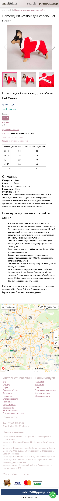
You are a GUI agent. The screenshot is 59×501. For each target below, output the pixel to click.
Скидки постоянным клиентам (15, 141)
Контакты (39, 384)
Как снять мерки (42, 393)
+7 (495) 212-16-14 (15, 423)
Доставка (6, 133)
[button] (4, 3)
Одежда (6, 384)
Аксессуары (8, 407)
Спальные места (10, 399)
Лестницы (7, 402)
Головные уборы (10, 390)
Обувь (5, 387)
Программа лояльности (45, 390)
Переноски (7, 396)
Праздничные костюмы (13, 413)
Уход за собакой (10, 410)
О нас (37, 387)
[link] (49, 3)
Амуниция (7, 393)
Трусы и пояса (9, 405)
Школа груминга (42, 396)
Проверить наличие (10, 130)
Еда (4, 382)
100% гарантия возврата (12, 137)
